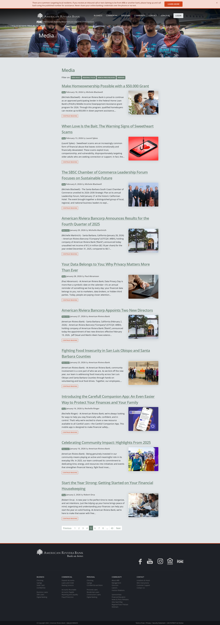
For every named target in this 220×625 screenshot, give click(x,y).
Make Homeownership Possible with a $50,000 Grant (105, 85)
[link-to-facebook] (139, 561)
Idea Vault (76, 77)
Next (118, 528)
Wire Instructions (143, 583)
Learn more (173, 4)
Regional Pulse (89, 77)
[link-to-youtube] (149, 561)
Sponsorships (116, 594)
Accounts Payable (68, 592)
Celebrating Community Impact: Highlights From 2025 (106, 442)
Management (116, 583)
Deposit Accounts (68, 580)
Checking (40, 580)
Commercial (112, 15)
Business (98, 15)
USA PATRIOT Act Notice (175, 623)
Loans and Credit (68, 583)
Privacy (148, 623)
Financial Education (118, 597)
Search (164, 15)
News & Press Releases (106, 77)
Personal (125, 15)
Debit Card (40, 585)
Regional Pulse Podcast (120, 604)
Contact (153, 15)
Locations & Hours (143, 580)
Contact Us (141, 588)
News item (65, 230)
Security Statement (158, 623)
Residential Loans (93, 592)
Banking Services (68, 585)
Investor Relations (118, 590)
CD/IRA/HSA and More (95, 585)
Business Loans (42, 592)
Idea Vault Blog (117, 602)
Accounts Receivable (69, 590)
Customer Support (143, 585)
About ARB (115, 580)
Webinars (115, 607)
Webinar (121, 77)
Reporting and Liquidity (70, 594)
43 (112, 528)
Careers (114, 588)
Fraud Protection (68, 597)
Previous (67, 528)
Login (178, 15)
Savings (39, 583)
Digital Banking (42, 597)
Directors (115, 585)
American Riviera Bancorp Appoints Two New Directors (107, 310)
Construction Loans (94, 594)
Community (139, 15)
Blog (63, 92)
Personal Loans (92, 590)
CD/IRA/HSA (41, 588)
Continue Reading (70, 116)
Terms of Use (140, 623)
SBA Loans (40, 594)
